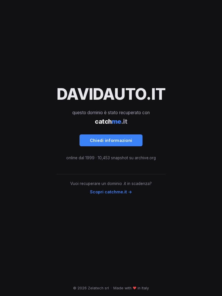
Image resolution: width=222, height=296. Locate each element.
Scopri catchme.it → (111, 191)
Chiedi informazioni (111, 140)
